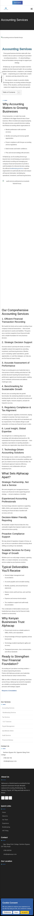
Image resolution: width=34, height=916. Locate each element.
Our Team (5, 819)
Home (4, 812)
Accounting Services (8, 708)
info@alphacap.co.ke (10, 761)
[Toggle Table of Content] (18, 92)
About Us (5, 816)
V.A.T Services (7, 721)
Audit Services (6, 735)
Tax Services (6, 717)
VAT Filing (5, 830)
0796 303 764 (8, 758)
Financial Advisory (7, 740)
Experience (5, 823)
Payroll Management (8, 726)
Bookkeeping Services (9, 712)
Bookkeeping (6, 827)
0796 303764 (7, 850)
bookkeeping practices (16, 168)
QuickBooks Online (8, 731)
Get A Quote (17, 2)
